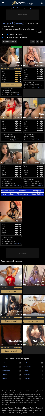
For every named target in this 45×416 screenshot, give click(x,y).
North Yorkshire (18, 8)
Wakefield (27, 367)
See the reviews (10, 85)
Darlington (27, 378)
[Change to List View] (41, 41)
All (4, 35)
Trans (20, 35)
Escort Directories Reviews (17, 411)
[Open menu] (3, 3)
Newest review (8, 42)
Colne (26, 371)
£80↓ (32, 42)
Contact (4, 408)
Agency (24, 37)
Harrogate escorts (32, 8)
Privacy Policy (29, 408)
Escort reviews (6, 8)
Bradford (5, 367)
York (25, 363)
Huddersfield (6, 371)
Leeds (4, 363)
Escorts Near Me (35, 411)
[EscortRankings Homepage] (22, 3)
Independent (13, 37)
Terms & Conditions (15, 408)
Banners (39, 408)
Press (4, 411)
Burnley (4, 378)
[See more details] (18, 94)
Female (11, 35)
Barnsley (4, 374)
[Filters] (37, 41)
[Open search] (42, 3)
